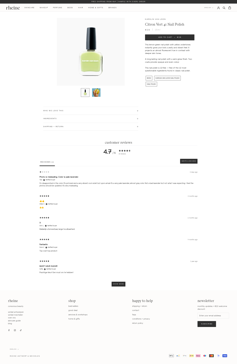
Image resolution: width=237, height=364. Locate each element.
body (70, 8)
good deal (72, 310)
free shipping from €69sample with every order (118, 1)
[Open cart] (229, 7)
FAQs (134, 315)
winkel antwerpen (16, 312)
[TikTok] (21, 330)
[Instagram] (15, 330)
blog (10, 324)
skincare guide (14, 321)
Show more (118, 284)
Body (149, 78)
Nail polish (151, 84)
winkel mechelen (15, 315)
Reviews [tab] (47, 162)
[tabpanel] (119, 228)
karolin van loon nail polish (167, 78)
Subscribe (206, 324)
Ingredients (50, 118)
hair (80, 8)
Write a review (189, 161)
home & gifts (95, 8)
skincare (29, 8)
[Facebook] (9, 330)
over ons (12, 318)
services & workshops (77, 315)
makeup (44, 8)
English (207, 7)
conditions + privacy (141, 319)
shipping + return (139, 306)
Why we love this (53, 111)
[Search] (224, 7)
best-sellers (73, 306)
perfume (57, 8)
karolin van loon (155, 19)
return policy (137, 323)
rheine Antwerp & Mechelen (25, 356)
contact (135, 310)
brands (113, 8)
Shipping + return (53, 126)
